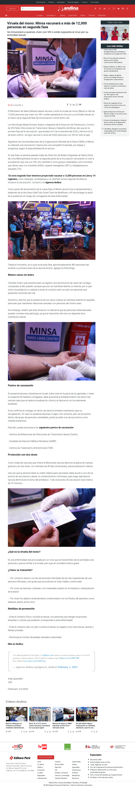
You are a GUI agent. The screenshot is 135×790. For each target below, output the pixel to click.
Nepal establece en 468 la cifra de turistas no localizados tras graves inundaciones (115, 69)
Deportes (58, 767)
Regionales (41, 775)
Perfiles (51, 2)
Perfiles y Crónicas (61, 773)
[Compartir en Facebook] (22, 731)
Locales (40, 773)
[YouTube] (109, 8)
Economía (40, 770)
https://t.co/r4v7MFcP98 (69, 658)
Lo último (40, 15)
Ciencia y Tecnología (62, 775)
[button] (7, 718)
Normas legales (73, 2)
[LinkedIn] (104, 8)
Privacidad (83, 783)
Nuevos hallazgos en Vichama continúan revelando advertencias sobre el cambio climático (16, 727)
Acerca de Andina (65, 783)
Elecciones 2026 (95, 760)
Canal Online (72, 15)
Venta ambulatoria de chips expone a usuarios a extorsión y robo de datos (115, 86)
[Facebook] (95, 8)
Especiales (61, 2)
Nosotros (75, 778)
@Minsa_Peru (48, 655)
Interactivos (76, 770)
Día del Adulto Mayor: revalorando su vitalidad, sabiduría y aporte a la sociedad (85, 727)
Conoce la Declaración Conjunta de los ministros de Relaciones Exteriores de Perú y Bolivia (115, 122)
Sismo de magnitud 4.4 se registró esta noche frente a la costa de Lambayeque (115, 105)
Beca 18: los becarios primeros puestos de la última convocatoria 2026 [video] (115, 60)
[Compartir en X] (24, 731)
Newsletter (102, 15)
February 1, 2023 (67, 667)
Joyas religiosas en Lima (98, 765)
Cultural (57, 762)
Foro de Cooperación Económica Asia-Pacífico (106, 767)
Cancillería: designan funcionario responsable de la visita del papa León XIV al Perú (115, 131)
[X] (100, 8)
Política (40, 767)
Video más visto (115, 22)
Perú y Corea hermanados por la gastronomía (106, 775)
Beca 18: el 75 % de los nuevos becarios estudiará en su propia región (39, 726)
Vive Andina (95, 2)
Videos (82, 15)
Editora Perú (53, 783)
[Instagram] (114, 8)
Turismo (85, 2)
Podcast (92, 15)
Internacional (42, 778)
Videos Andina (16, 701)
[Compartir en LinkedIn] (27, 731)
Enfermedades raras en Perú (100, 762)
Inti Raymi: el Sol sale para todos (101, 777)
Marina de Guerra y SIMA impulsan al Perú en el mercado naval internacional (62, 727)
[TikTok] (127, 8)
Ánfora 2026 (59, 764)
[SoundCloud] (118, 8)
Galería (62, 15)
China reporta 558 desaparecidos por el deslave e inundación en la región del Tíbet (115, 52)
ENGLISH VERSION (45, 757)
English (12, 9)
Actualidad (52, 15)
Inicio (39, 762)
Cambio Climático (61, 778)
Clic (56, 770)
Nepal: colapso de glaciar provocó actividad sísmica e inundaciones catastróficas (114, 77)
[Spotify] (123, 8)
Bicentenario (40, 2)
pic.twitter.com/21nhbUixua (35, 661)
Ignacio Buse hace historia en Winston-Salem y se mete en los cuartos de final (115, 114)
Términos (75, 783)
